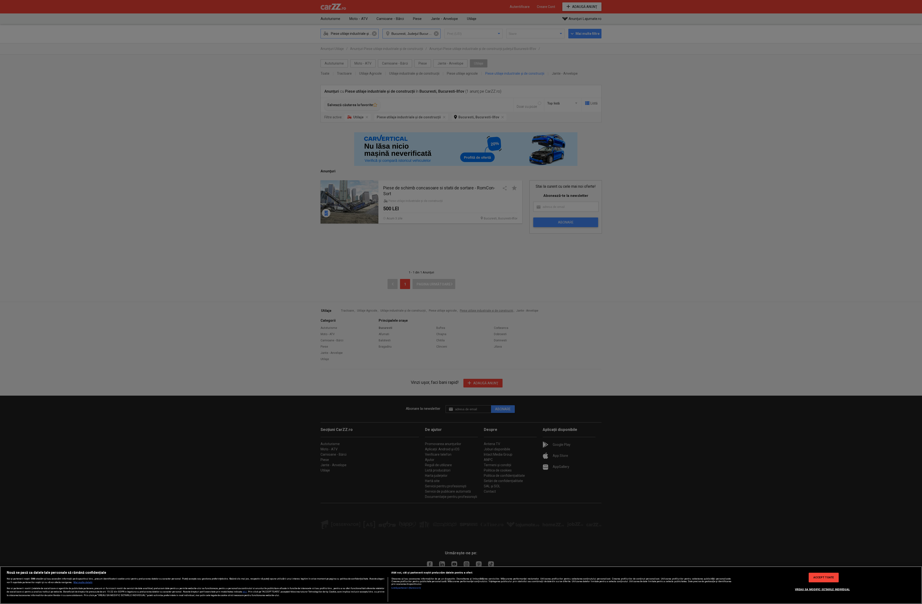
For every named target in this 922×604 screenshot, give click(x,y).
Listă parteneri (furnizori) (406, 587)
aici (245, 591)
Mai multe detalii (82, 582)
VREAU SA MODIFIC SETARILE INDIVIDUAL (822, 589)
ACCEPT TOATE (823, 577)
